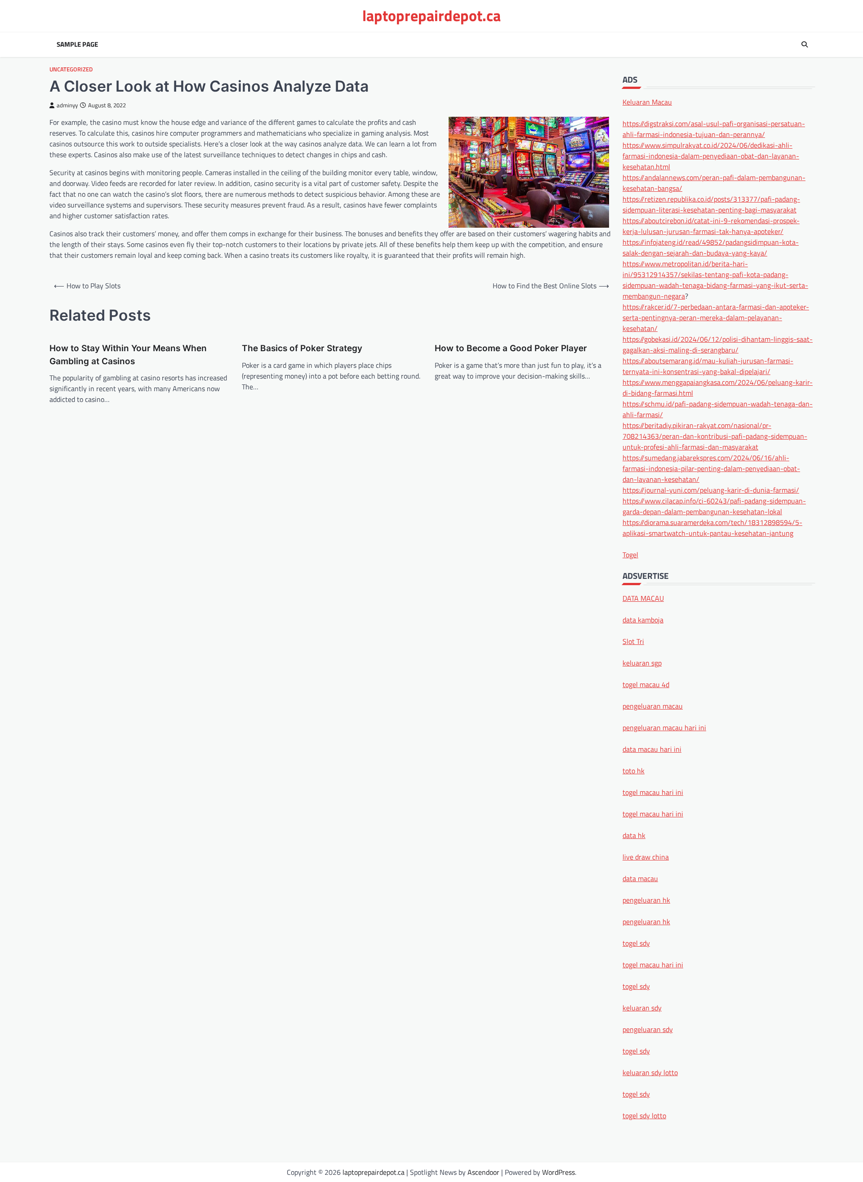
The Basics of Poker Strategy (302, 348)
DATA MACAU (643, 597)
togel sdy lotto (644, 1115)
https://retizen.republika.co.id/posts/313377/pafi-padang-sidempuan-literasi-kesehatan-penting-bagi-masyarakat (711, 204)
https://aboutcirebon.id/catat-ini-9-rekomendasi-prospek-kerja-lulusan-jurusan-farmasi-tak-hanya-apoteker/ (711, 225)
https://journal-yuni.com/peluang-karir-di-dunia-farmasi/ (711, 489)
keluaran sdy (642, 1007)
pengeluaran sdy (648, 1028)
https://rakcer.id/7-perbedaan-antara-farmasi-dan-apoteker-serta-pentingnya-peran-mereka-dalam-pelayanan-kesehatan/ (716, 317)
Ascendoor (483, 1172)
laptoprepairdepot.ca (431, 15)
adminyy (67, 105)
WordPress (558, 1172)
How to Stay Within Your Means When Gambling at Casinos (128, 354)
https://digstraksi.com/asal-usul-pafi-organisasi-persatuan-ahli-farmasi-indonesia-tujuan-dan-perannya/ (714, 128)
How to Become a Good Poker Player (511, 348)
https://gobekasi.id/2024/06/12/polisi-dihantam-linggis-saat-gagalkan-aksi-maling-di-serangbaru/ (718, 344)
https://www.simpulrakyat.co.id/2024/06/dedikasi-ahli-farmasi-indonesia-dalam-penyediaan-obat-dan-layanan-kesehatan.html (711, 155)
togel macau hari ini (653, 964)
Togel (630, 554)
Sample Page (77, 44)
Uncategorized (71, 69)
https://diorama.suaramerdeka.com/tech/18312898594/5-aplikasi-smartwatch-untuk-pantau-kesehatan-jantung (712, 527)
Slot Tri (633, 640)
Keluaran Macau (647, 101)
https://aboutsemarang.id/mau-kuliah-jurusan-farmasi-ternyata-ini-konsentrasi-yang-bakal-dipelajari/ (708, 365)
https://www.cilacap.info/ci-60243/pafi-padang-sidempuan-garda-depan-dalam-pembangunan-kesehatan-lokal (714, 505)
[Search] (804, 44)
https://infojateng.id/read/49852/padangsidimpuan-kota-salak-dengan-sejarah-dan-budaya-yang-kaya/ (711, 247)
